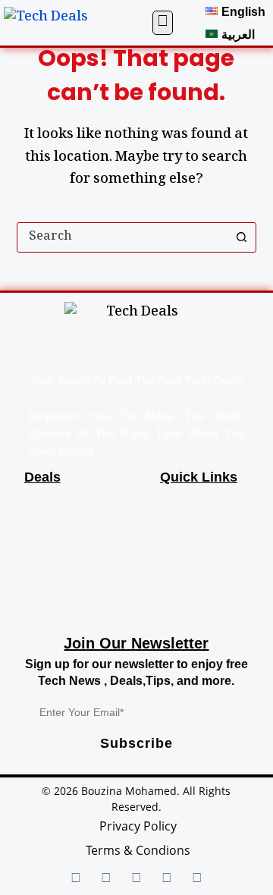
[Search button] (241, 237)
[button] (162, 23)
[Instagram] (167, 879)
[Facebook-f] (76, 879)
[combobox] (122, 237)
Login (178, 596)
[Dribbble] (197, 879)
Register (187, 618)
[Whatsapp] (136, 879)
